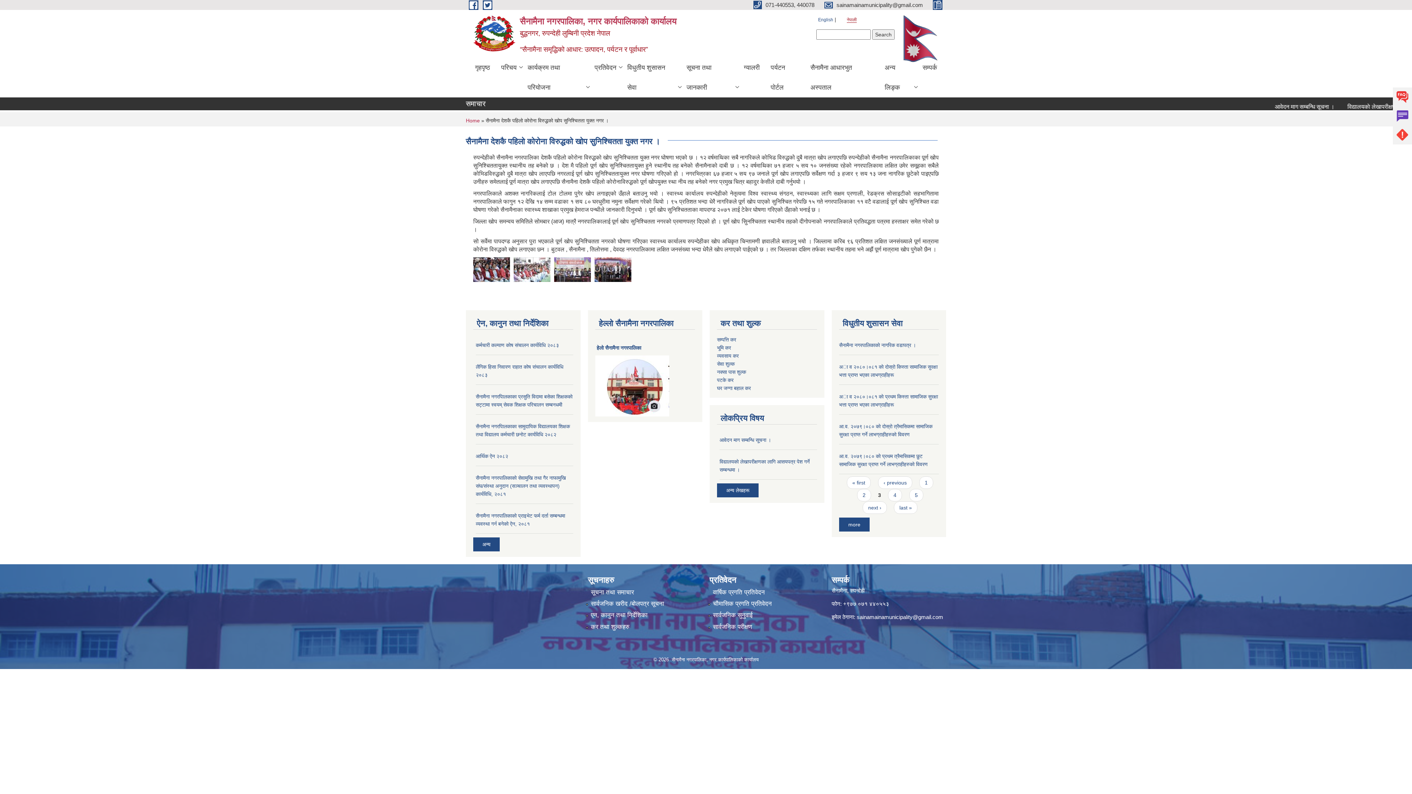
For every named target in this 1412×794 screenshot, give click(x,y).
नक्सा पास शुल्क (731, 372)
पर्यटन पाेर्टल (778, 77)
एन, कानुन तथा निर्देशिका (619, 615)
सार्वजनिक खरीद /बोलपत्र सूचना (627, 603)
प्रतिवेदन (605, 67)
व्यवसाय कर (728, 356)
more (854, 524)
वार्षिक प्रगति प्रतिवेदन (739, 592)
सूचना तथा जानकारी (699, 77)
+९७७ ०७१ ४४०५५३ (866, 604)
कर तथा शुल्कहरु (610, 626)
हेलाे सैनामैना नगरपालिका (619, 348)
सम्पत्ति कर (726, 340)
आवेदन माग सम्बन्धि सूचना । (1282, 107)
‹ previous (895, 483)
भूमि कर (724, 348)
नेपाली (852, 19)
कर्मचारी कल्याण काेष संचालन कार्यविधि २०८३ (517, 345)
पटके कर (725, 380)
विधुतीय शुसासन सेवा (646, 77)
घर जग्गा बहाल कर (734, 388)
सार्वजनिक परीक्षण (732, 626)
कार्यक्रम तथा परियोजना (544, 77)
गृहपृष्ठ (482, 67)
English (825, 19)
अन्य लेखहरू (737, 490)
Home (473, 121)
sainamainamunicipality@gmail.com (900, 617)
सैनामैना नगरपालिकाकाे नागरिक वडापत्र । (877, 345)
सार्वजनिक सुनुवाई (733, 615)
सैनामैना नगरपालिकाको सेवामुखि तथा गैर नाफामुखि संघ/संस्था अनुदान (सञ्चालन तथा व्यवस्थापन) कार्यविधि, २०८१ (521, 486)
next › (874, 508)
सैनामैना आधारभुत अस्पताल (831, 77)
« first (858, 483)
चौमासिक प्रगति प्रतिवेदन (742, 603)
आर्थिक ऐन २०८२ (492, 456)
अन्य (486, 544)
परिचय (509, 67)
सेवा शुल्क (726, 364)
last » (905, 508)
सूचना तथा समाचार (612, 592)
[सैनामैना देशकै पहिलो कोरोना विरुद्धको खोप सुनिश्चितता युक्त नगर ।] (491, 269)
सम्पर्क (930, 67)
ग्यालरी (752, 67)
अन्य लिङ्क (892, 77)
